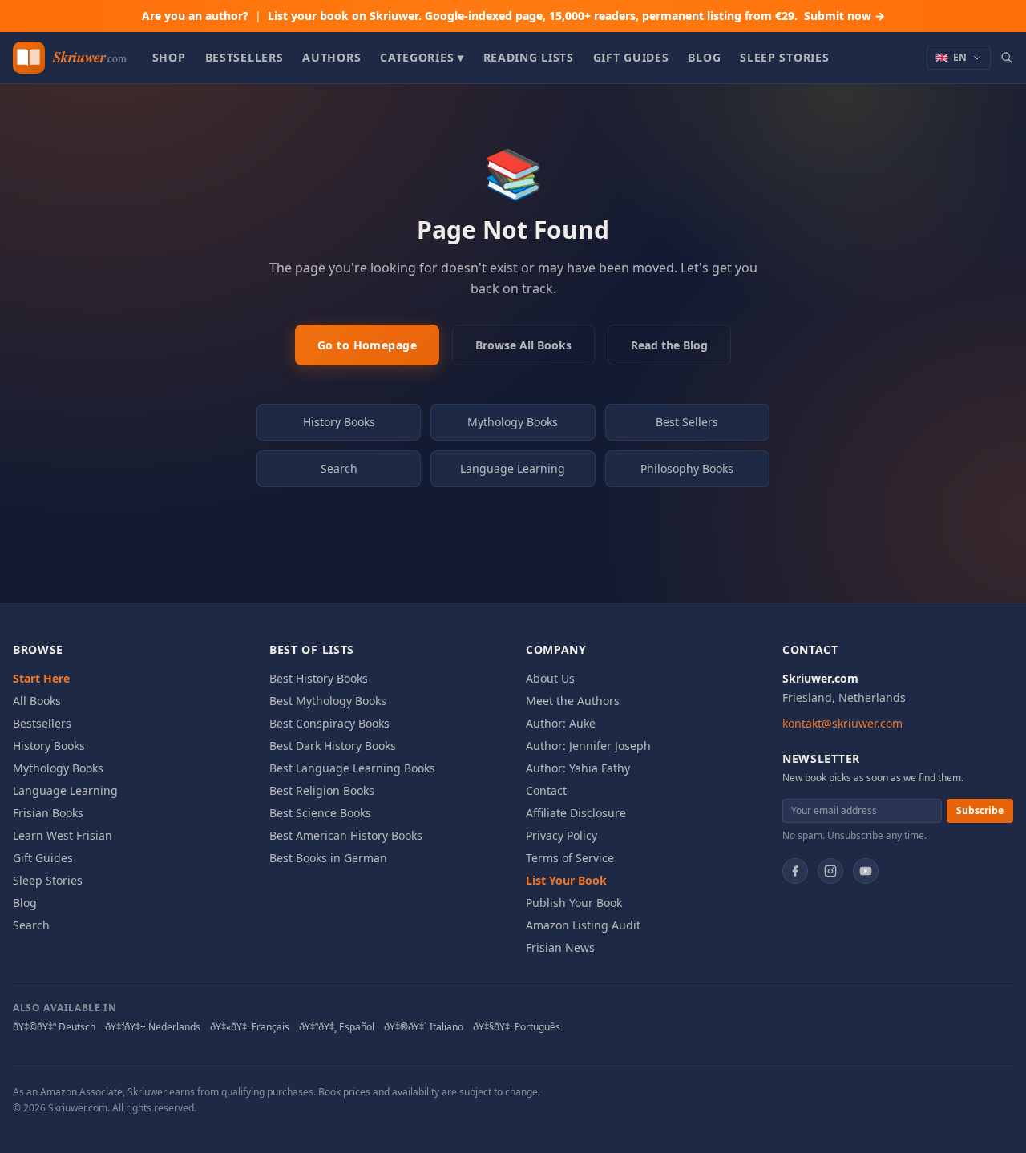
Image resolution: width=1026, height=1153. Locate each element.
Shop (169, 57)
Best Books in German (328, 857)
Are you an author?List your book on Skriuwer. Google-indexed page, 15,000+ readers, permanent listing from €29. (513, 15)
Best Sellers (687, 421)
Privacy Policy (561, 835)
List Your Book (566, 880)
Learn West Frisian (62, 835)
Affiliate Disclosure (576, 812)
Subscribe (980, 810)
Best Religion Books (321, 790)
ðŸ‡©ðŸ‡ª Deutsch (54, 1027)
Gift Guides (631, 57)
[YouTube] (866, 871)
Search (339, 468)
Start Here (41, 678)
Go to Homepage (367, 345)
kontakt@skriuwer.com (842, 723)
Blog (704, 57)
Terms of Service (570, 857)
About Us (550, 678)
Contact (546, 790)
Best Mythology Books (327, 700)
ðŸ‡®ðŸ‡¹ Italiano (423, 1027)
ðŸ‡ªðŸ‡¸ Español (336, 1027)
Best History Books (318, 678)
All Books (37, 700)
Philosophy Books (686, 468)
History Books (339, 421)
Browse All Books (523, 345)
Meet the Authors (573, 700)
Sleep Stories (784, 57)
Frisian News (560, 947)
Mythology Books (512, 421)
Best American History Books (345, 835)
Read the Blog (669, 345)
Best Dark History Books (332, 745)
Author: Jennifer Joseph (588, 745)
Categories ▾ (421, 57)
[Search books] (1006, 57)
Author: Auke (561, 723)
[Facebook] (795, 871)
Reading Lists (528, 57)
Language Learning (512, 468)
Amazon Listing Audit (583, 925)
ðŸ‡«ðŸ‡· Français (249, 1027)
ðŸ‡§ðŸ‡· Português (516, 1027)
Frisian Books (48, 812)
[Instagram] (830, 871)
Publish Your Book (574, 902)
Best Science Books (320, 812)
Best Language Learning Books (352, 768)
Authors (331, 57)
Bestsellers (244, 57)
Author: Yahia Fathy (578, 768)
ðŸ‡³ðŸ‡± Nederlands (152, 1027)
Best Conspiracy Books (329, 723)
